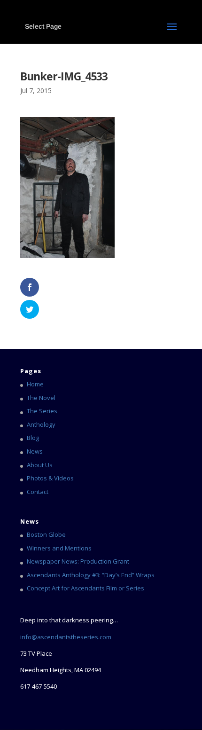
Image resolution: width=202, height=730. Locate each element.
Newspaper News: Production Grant (78, 561)
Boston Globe (46, 534)
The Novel (41, 397)
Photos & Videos (50, 478)
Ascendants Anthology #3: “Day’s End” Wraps (91, 575)
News (35, 451)
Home (35, 384)
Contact (37, 491)
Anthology (41, 424)
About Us (40, 465)
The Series (42, 411)
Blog (33, 437)
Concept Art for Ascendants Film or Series (85, 588)
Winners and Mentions (59, 548)
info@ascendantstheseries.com (65, 637)
